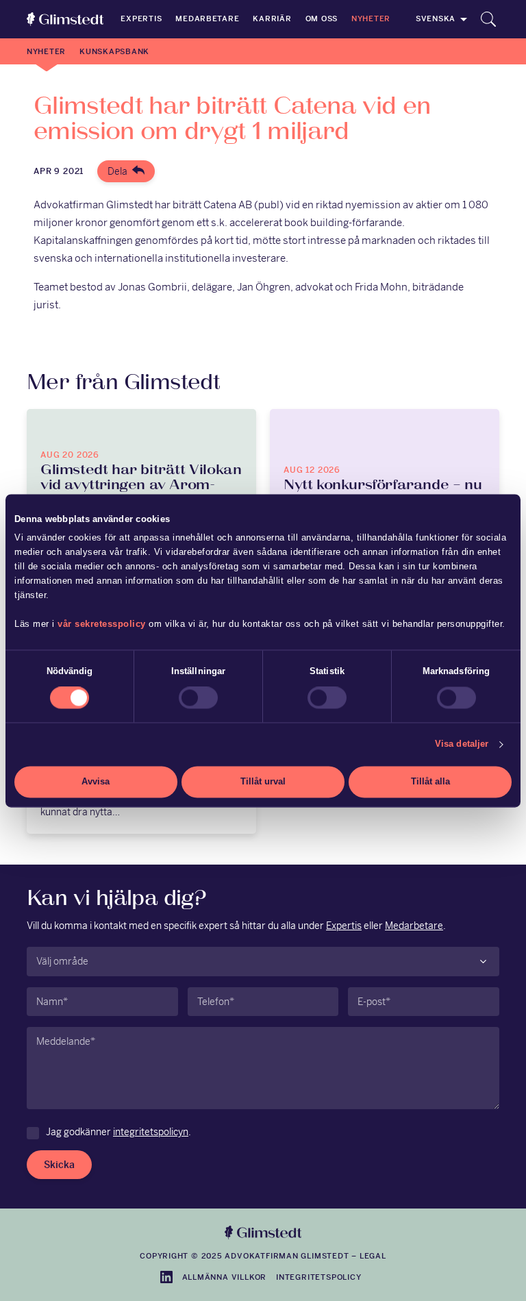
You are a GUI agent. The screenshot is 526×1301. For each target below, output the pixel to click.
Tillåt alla (430, 782)
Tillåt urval (263, 782)
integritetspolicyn (150, 1132)
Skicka (59, 1164)
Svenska (435, 18)
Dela (117, 171)
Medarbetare (207, 18)
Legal (373, 1256)
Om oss (321, 18)
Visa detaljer (461, 744)
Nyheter (370, 18)
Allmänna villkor (224, 1277)
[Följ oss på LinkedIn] (166, 1277)
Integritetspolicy (318, 1277)
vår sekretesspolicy (102, 624)
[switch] (198, 698)
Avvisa (96, 782)
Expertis (141, 18)
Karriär (272, 18)
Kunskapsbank (114, 51)
